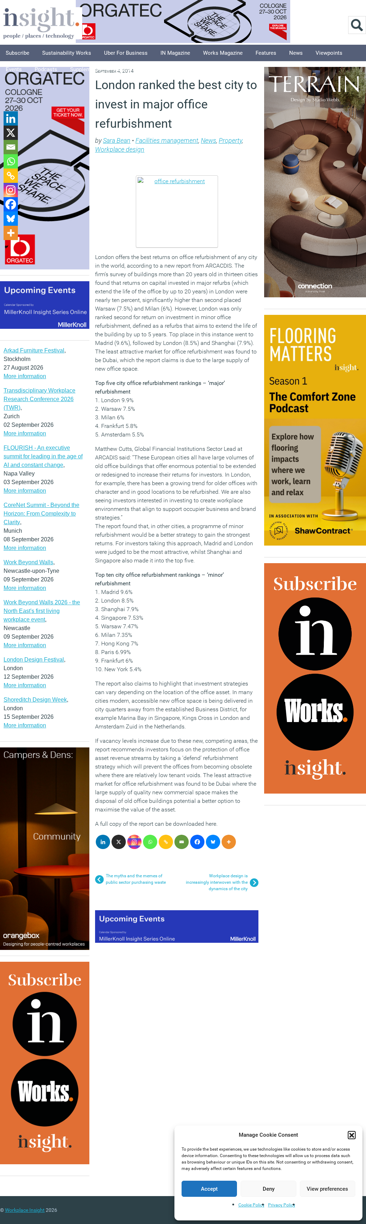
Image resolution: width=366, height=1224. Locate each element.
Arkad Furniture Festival (34, 350)
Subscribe (17, 53)
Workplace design (119, 149)
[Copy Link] (166, 842)
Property (230, 140)
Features (266, 53)
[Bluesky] (213, 842)
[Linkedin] (103, 842)
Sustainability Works (66, 53)
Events (14, 69)
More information (25, 376)
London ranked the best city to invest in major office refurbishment (176, 104)
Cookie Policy (251, 1205)
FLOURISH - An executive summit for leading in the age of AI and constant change (43, 456)
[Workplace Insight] (41, 22)
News (296, 53)
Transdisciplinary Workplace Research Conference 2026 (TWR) (39, 399)
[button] (351, 1134)
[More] (229, 842)
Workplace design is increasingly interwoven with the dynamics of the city (217, 882)
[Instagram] (134, 842)
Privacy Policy (281, 1205)
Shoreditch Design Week (35, 700)
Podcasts (46, 69)
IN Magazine (175, 53)
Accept (209, 1189)
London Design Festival (34, 660)
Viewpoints (329, 53)
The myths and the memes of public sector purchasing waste (136, 879)
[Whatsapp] (150, 842)
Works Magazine (223, 53)
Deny (268, 1189)
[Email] (181, 842)
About (152, 69)
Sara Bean (116, 140)
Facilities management (166, 140)
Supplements (85, 69)
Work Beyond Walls (28, 562)
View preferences (327, 1189)
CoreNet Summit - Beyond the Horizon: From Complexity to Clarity (41, 513)
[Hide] (6, 247)
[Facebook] (197, 842)
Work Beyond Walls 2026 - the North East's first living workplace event (42, 611)
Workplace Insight (25, 1210)
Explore (123, 69)
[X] (119, 842)
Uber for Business (126, 53)
